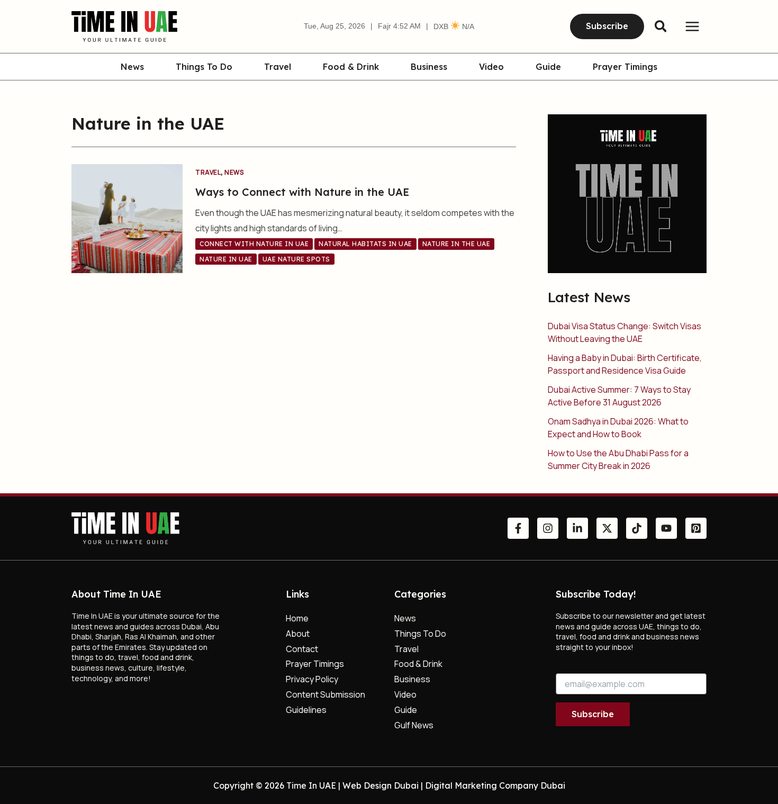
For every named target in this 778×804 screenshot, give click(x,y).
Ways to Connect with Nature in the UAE (302, 191)
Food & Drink (351, 67)
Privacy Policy (312, 679)
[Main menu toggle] (692, 26)
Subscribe (593, 714)
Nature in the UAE (456, 244)
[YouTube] (666, 528)
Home (297, 618)
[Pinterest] (696, 528)
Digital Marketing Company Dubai (495, 785)
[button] (607, 26)
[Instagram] (547, 528)
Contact (302, 649)
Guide (548, 67)
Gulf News (413, 725)
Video (491, 67)
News (132, 67)
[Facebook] (518, 528)
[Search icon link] (661, 28)
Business (429, 67)
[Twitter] (607, 528)
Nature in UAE (226, 259)
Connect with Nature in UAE (254, 244)
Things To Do (204, 67)
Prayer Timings (625, 67)
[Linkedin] (577, 528)
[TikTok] (636, 528)
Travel (277, 67)
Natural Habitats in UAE (365, 244)
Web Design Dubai (380, 785)
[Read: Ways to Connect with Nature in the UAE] (127, 217)
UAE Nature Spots (296, 259)
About (298, 633)
